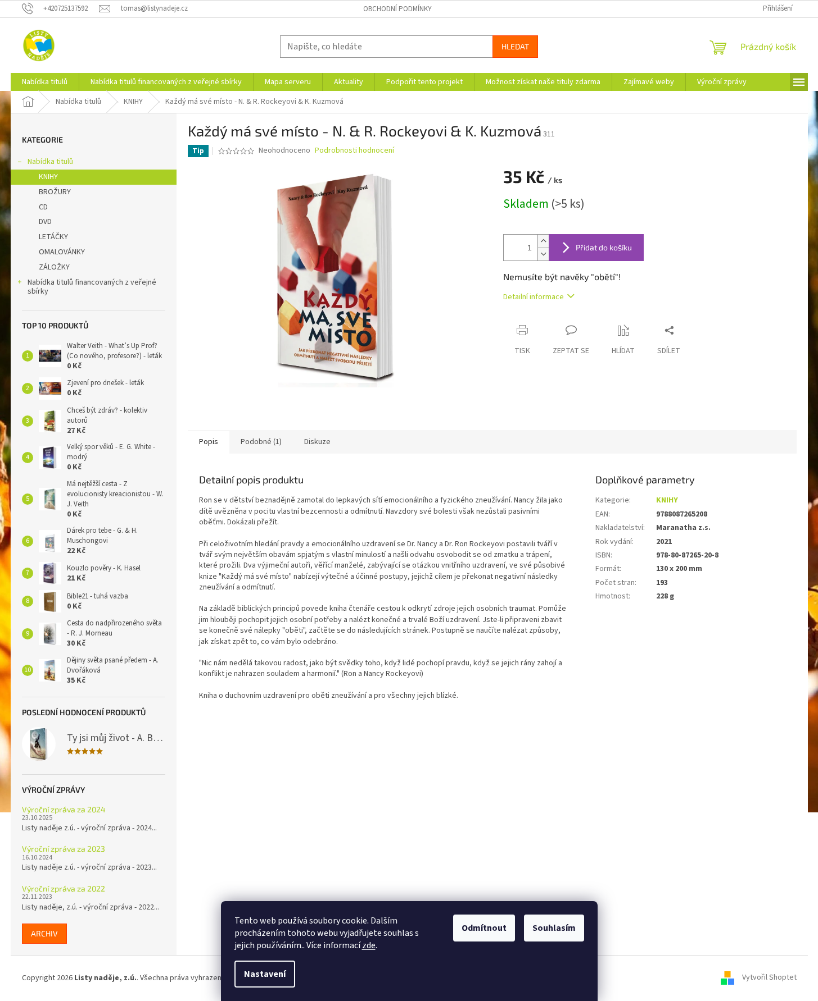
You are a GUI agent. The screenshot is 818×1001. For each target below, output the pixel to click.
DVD (45, 221)
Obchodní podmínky (397, 9)
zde (369, 945)
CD (43, 207)
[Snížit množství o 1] (543, 254)
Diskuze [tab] (317, 441)
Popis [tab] (208, 441)
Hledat (515, 46)
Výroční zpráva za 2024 (64, 809)
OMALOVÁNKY (62, 252)
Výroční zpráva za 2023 (63, 848)
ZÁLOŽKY (54, 267)
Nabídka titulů (50, 161)
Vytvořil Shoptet (769, 978)
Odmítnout (484, 928)
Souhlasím (554, 928)
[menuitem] (45, 82)
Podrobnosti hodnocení (354, 150)
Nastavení (265, 974)
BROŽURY (55, 192)
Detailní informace (533, 297)
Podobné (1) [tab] (261, 441)
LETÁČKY (53, 237)
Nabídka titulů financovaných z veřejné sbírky (92, 287)
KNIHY (48, 176)
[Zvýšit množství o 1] (543, 241)
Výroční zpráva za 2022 (63, 888)
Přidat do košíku (604, 247)
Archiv (44, 933)
